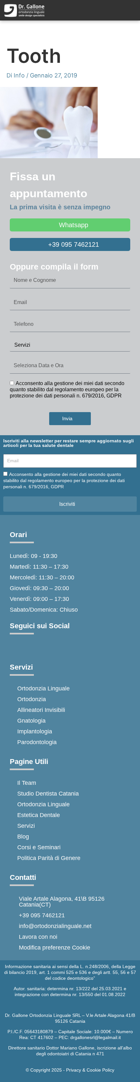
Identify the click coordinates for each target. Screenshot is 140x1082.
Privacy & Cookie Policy (90, 1070)
